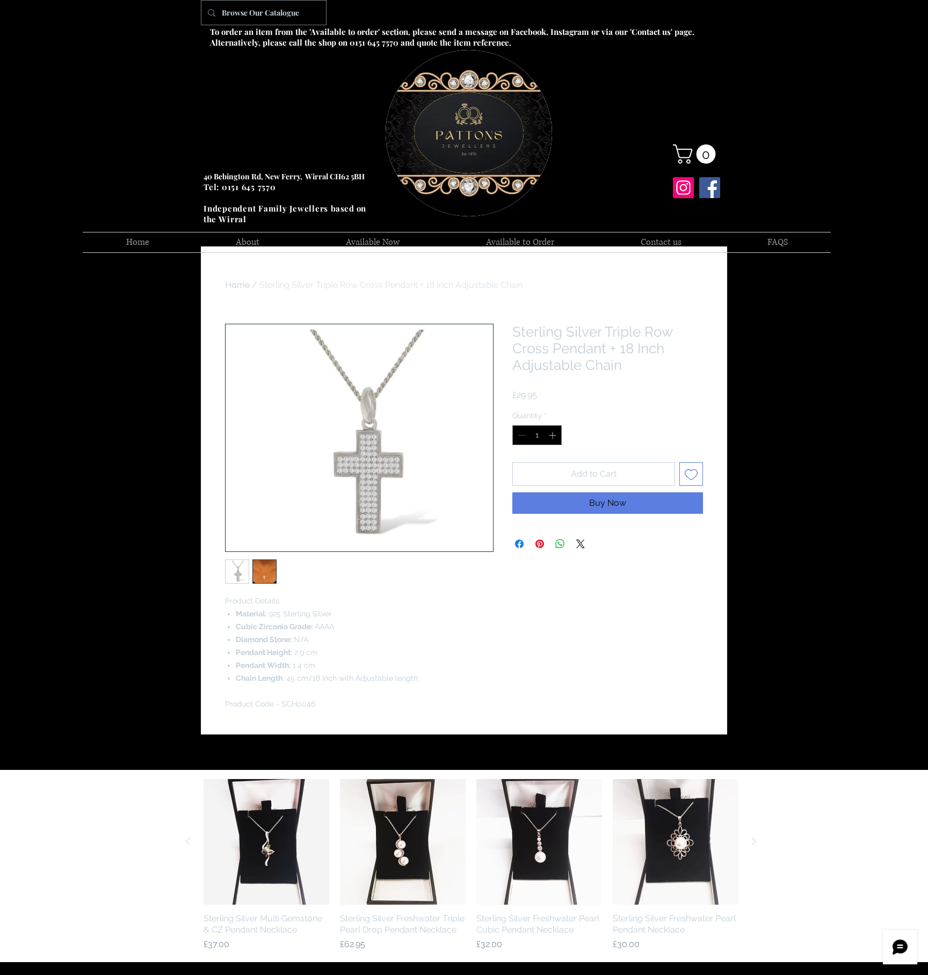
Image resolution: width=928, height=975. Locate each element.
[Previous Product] (188, 841)
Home (237, 285)
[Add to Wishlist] (691, 474)
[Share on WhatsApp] (560, 543)
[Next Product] (754, 841)
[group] (471, 864)
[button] (696, 154)
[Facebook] (709, 187)
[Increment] (553, 435)
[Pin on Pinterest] (539, 543)
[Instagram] (683, 187)
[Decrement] (520, 435)
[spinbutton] (537, 435)
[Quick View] (266, 842)
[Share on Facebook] (519, 543)
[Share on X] (580, 543)
